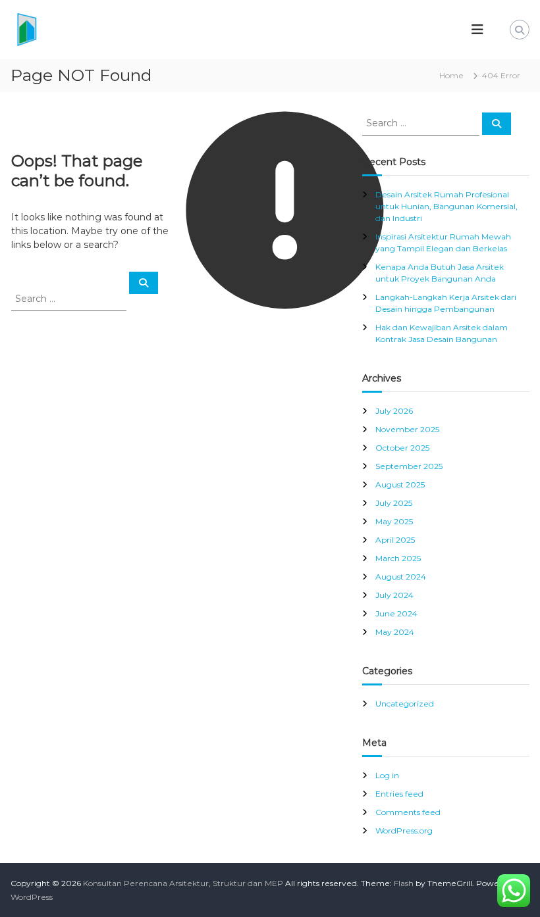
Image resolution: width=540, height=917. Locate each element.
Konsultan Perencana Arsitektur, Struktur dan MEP (183, 883)
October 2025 (402, 448)
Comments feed (408, 812)
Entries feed (399, 794)
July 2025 (393, 503)
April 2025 (395, 540)
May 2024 (394, 632)
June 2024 (396, 613)
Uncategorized (404, 703)
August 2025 (400, 484)
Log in (387, 775)
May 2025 (394, 521)
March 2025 (398, 558)
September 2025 (409, 466)
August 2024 (400, 577)
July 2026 (394, 411)
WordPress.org (404, 830)
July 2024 (394, 595)
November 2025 (407, 429)
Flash (404, 883)
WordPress (32, 897)
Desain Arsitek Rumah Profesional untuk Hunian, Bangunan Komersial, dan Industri (446, 206)
